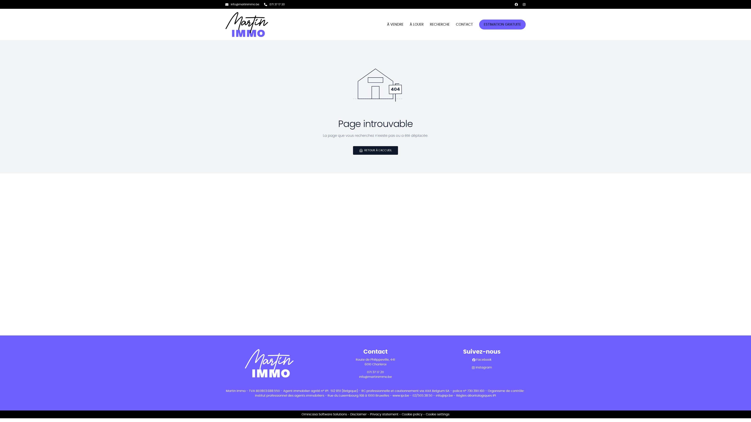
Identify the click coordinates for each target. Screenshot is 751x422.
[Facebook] (516, 4)
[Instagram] (524, 4)
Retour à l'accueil (378, 150)
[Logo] (250, 24)
